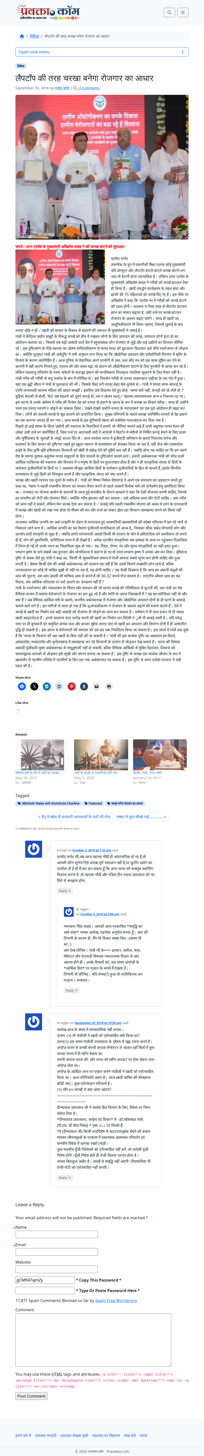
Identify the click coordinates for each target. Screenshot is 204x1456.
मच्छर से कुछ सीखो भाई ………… (139, 816)
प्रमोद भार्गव (62, 88)
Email (20, 1244)
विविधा (34, 36)
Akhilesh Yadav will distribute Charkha (50, 803)
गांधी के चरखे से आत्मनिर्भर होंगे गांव (95, 772)
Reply (65, 890)
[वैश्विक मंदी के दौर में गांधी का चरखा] (42, 754)
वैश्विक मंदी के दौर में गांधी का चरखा (37, 772)
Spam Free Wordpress (116, 1300)
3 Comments (89, 88)
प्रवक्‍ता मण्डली (45, 1435)
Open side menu (34, 52)
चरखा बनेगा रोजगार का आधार (127, 803)
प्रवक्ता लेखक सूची (74, 1435)
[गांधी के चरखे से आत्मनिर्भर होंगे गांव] (101, 754)
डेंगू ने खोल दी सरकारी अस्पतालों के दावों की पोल (75, 816)
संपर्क (143, 1435)
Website (23, 1262)
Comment (24, 1310)
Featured (95, 803)
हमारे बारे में (23, 1435)
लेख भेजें (130, 1435)
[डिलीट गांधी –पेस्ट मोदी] (160, 754)
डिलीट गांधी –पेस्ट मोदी (147, 772)
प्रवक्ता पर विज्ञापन (106, 1435)
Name (21, 1227)
